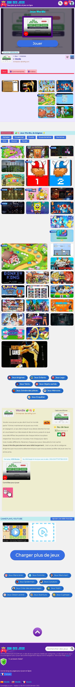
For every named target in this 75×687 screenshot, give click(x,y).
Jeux (4, 72)
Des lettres (60, 137)
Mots (4, 141)
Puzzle (31, 137)
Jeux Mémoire (53, 390)
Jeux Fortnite (38, 575)
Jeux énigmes (18, 377)
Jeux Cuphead (62, 595)
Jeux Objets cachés (48, 384)
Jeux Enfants (40, 377)
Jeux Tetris (25, 384)
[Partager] (72, 57)
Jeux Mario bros (16, 575)
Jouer (37, 43)
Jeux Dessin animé (15, 595)
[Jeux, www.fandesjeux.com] (12, 3)
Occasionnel (19, 137)
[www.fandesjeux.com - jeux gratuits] (12, 650)
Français (8, 674)
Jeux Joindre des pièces (27, 390)
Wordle (29, 682)
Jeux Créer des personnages (28, 588)
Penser (24, 141)
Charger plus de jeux (37, 555)
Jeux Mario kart (61, 575)
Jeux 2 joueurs (50, 582)
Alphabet (6, 137)
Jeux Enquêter (38, 397)
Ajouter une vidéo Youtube (62, 519)
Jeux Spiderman (27, 582)
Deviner (14, 141)
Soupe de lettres (45, 137)
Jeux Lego (60, 377)
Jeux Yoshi (55, 588)
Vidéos (32, 72)
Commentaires (17, 72)
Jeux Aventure (40, 595)
